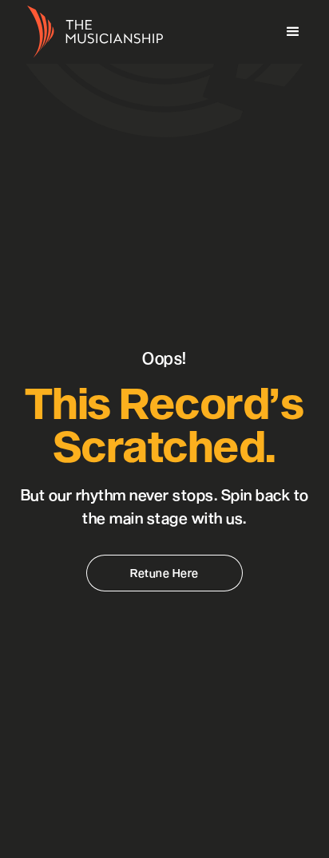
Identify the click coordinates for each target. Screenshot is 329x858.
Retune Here (164, 572)
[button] (293, 32)
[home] (91, 32)
